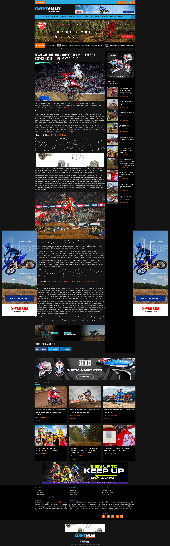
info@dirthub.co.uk (75, 510)
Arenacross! (65, 107)
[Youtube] (130, 2)
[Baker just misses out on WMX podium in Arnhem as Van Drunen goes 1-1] (112, 104)
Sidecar (97, 17)
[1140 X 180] (105, 14)
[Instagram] (126, 2)
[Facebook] (119, 2)
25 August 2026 (124, 142)
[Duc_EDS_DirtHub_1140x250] (85, 41)
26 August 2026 (124, 96)
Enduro (79, 17)
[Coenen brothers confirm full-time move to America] (112, 139)
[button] (41, 349)
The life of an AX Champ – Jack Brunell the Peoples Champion (66, 283)
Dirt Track (113, 17)
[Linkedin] (133, 2)
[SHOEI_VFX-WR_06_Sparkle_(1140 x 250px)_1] (85, 380)
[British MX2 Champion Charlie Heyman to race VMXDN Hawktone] (112, 198)
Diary (47, 17)
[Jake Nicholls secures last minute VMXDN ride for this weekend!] (112, 175)
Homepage (37, 49)
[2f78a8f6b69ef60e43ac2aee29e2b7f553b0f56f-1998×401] (70, 166)
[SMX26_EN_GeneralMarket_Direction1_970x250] (85, 483)
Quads (91, 17)
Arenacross (71, 17)
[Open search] (133, 17)
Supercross (63, 17)
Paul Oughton (59, 502)
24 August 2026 (124, 202)
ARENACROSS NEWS (57, 135)
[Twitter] (123, 2)
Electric (120, 17)
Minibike (85, 17)
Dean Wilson (75, 103)
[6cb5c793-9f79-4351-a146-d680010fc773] (120, 77)
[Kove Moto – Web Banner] (70, 340)
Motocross (54, 17)
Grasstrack (104, 17)
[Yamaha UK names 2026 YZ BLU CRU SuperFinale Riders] (112, 187)
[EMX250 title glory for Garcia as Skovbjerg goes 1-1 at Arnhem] (112, 151)
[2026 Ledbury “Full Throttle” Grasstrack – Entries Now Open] (112, 128)
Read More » (42, 420)
